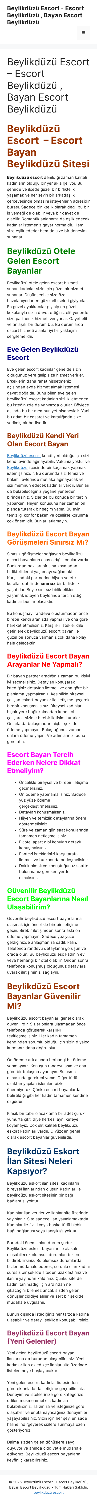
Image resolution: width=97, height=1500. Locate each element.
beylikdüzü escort (49, 1492)
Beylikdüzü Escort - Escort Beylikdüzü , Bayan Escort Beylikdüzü (45, 15)
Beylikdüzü (17, 467)
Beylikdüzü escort (24, 455)
